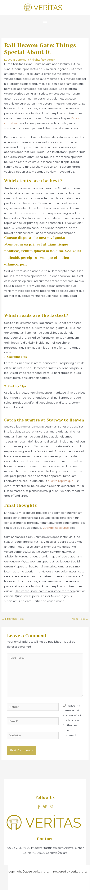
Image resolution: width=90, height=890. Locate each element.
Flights (35, 59)
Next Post (80, 618)
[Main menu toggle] (45, 21)
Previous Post (13, 618)
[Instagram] (51, 807)
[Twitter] (45, 807)
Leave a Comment (16, 59)
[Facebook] (39, 807)
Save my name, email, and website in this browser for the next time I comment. (72, 720)
